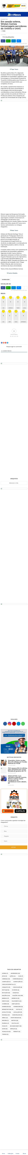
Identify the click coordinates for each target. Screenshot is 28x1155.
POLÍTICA (15, 1023)
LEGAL (24, 307)
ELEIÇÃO (16, 992)
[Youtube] (14, 724)
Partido (14, 1020)
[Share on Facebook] (3, 40)
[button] (2, 14)
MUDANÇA (6, 1014)
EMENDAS (5, 998)
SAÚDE (5, 1028)
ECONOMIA (15, 990)
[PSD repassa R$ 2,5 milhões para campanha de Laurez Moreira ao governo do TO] (4, 770)
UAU (3, 321)
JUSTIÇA (19, 1009)
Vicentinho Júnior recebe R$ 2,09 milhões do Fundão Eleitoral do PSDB (17, 762)
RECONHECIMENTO (15, 1026)
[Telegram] (18, 724)
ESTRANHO (23, 321)
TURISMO (5, 1034)
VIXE (3, 307)
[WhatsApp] (23, 724)
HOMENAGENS (6, 279)
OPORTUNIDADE (16, 1017)
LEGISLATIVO (6, 1012)
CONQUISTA (6, 987)
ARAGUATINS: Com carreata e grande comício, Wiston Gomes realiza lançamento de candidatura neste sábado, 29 (17, 779)
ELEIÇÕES (6, 995)
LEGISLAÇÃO (17, 1012)
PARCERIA (5, 1020)
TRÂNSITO (16, 1031)
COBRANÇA (6, 978)
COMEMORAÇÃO (18, 978)
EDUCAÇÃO (6, 992)
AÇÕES (13, 976)
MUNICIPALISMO (17, 1014)
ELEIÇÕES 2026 (17, 995)
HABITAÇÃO (16, 1003)
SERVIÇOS (13, 1028)
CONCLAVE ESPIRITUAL (9, 984)
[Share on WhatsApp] (8, 40)
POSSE (4, 1026)
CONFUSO (10, 307)
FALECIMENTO (16, 1001)
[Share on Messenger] (19, 40)
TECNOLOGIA (6, 1031)
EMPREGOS (15, 998)
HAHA (16, 321)
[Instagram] (9, 724)
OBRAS (5, 1017)
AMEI (10, 321)
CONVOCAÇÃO (17, 987)
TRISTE (18, 307)
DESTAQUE (5, 990)
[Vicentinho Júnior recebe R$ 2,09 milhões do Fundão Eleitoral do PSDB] (4, 763)
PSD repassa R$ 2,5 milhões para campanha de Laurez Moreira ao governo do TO (17, 769)
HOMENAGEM (6, 1006)
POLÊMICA (5, 1023)
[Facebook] (5, 724)
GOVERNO (5, 1003)
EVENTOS (4, 19)
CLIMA (20, 976)
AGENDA (5, 973)
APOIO (4, 976)
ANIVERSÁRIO (15, 973)
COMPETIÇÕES (17, 981)
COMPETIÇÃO (6, 981)
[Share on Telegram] (13, 40)
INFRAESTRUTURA (7, 1009)
